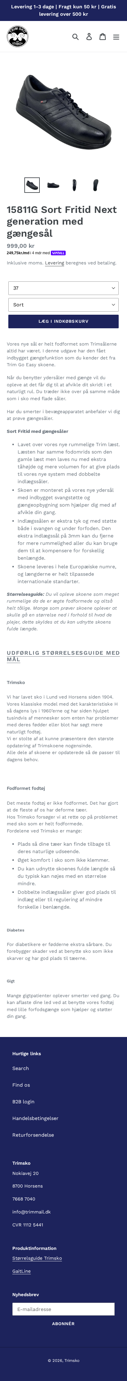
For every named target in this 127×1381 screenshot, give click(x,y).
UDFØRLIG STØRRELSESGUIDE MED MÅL (63, 656)
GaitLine (21, 1271)
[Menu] (116, 37)
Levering (54, 263)
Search (20, 1068)
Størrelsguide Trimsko (37, 1258)
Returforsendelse (33, 1135)
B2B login (23, 1102)
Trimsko (72, 1360)
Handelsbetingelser (35, 1118)
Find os (21, 1085)
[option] (32, 185)
